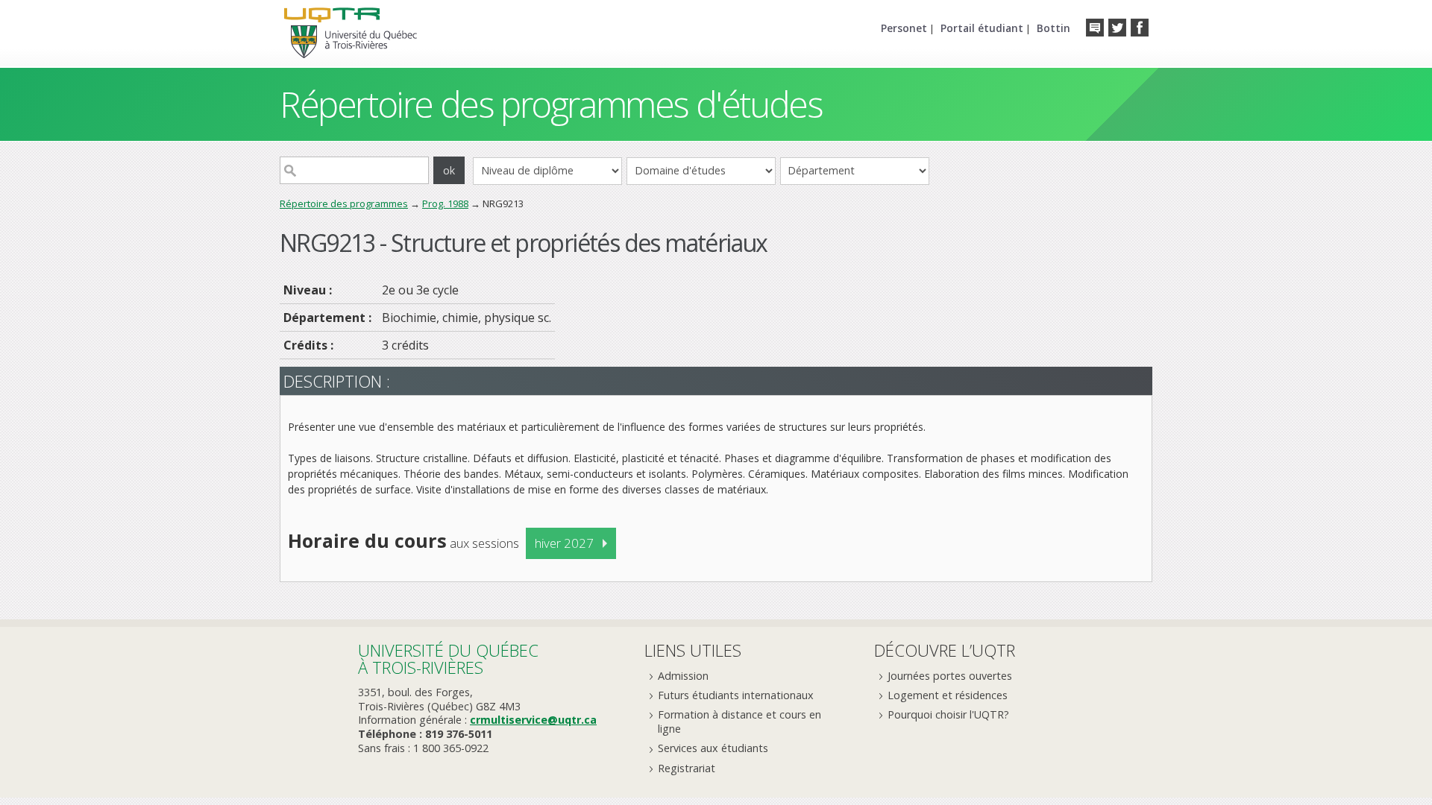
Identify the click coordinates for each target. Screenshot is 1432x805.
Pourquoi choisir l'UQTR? (948, 714)
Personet (904, 28)
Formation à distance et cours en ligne (739, 721)
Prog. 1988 (445, 203)
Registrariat (686, 768)
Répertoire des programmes (344, 203)
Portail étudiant (981, 28)
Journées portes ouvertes (950, 676)
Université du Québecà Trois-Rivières (448, 658)
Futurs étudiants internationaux (736, 695)
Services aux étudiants (713, 748)
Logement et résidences (948, 695)
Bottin (1053, 28)
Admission (683, 676)
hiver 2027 (564, 543)
